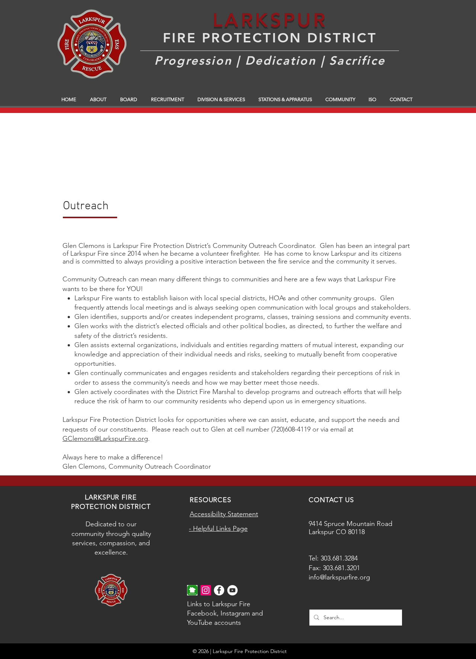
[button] (99, 99)
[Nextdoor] (192, 590)
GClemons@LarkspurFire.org (105, 439)
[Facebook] (219, 590)
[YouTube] (232, 590)
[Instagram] (205, 590)
